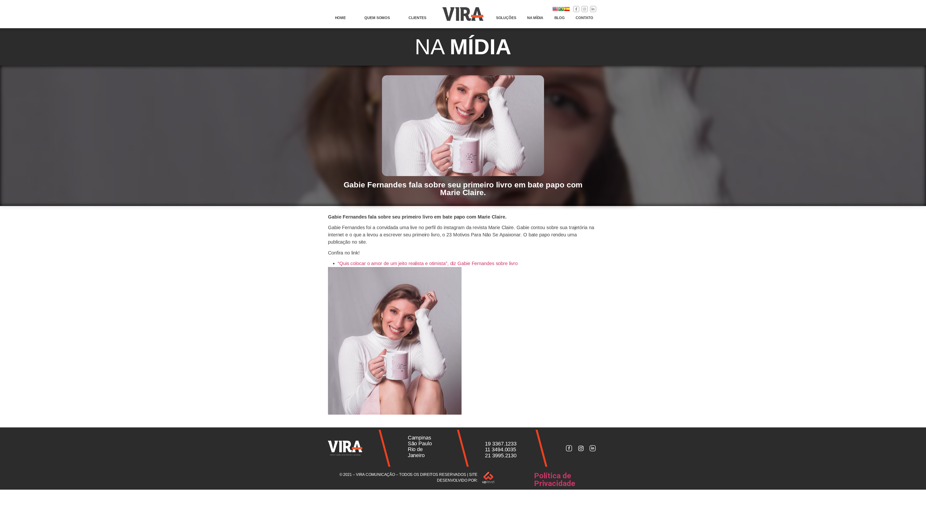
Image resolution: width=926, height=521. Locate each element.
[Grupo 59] (593, 448)
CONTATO (584, 18)
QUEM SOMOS (377, 18)
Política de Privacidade (554, 479)
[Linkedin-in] (593, 9)
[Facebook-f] (576, 9)
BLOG (559, 18)
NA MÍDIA (535, 18)
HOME (340, 18)
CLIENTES (417, 18)
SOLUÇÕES (506, 18)
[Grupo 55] (569, 448)
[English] (555, 10)
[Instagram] (585, 9)
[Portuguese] (561, 10)
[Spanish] (567, 10)
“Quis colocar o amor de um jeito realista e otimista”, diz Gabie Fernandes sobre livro (427, 263)
